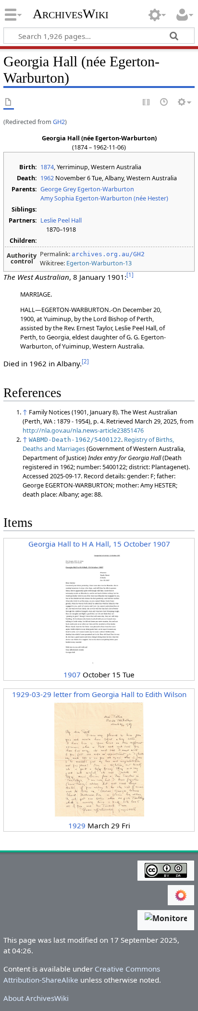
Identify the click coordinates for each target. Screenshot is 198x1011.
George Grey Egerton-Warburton (87, 189)
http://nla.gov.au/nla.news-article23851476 (83, 430)
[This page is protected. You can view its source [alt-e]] (146, 102)
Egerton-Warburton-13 (99, 263)
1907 (72, 674)
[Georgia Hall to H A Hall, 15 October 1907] (99, 608)
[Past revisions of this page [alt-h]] (164, 102)
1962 (47, 178)
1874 (47, 166)
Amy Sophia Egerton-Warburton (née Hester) (104, 198)
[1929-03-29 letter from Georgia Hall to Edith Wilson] (99, 759)
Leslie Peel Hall (61, 220)
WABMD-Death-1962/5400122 (75, 439)
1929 (77, 825)
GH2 (59, 121)
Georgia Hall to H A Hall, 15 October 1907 (99, 544)
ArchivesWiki (71, 14)
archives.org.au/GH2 (108, 254)
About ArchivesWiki (36, 998)
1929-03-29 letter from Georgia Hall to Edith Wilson (99, 694)
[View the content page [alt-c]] (8, 102)
